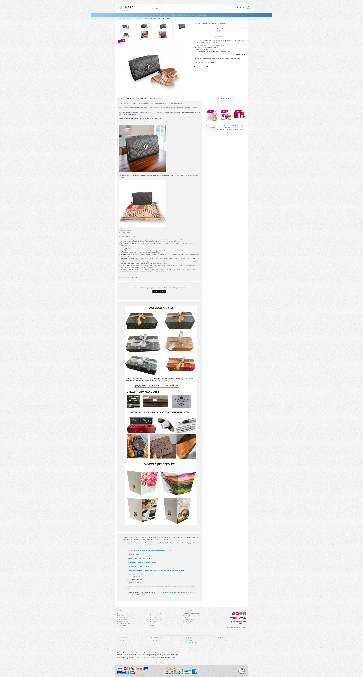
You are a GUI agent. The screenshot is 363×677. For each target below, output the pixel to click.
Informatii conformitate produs (128, 278)
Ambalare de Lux (142, 98)
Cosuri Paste (154, 642)
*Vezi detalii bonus (240, 54)
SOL (153, 623)
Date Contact (122, 625)
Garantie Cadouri (156, 617)
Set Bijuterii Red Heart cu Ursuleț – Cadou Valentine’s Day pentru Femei (239, 126)
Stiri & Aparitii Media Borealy (126, 623)
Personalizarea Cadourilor (136, 558)
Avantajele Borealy (156, 98)
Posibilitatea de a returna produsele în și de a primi (156, 570)
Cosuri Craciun (122, 642)
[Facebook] (233, 613)
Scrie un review (159, 292)
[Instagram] (244, 613)
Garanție (134, 566)
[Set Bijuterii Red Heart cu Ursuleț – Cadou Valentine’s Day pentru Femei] (239, 115)
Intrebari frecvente (157, 619)
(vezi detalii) (168, 550)
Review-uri (131, 98)
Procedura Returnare (124, 615)
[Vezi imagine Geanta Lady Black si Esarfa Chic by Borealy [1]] (144, 26)
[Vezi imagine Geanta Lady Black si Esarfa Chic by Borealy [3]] (182, 26)
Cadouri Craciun (122, 641)
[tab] (121, 99)
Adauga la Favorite (200, 67)
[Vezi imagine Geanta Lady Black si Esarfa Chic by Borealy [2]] (163, 26)
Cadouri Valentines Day (190, 642)
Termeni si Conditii (157, 613)
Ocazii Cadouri (138, 18)
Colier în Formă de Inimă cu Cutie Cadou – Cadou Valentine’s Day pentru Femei (225, 126)
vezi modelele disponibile (150, 562)
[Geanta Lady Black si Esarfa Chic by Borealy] (154, 65)
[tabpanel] (154, 65)
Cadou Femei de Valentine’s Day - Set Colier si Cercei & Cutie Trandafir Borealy (211, 126)
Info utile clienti (122, 610)
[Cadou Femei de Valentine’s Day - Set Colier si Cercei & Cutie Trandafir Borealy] (212, 115)
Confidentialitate (156, 615)
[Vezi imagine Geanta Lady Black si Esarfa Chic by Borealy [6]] (163, 34)
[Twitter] (241, 613)
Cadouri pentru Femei (223, 642)
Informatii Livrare (123, 617)
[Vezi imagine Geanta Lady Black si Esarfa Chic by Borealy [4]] (126, 34)
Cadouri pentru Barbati (223, 641)
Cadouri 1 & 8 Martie (190, 641)
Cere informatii (212, 67)
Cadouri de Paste (156, 641)
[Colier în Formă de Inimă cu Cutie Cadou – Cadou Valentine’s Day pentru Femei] (225, 115)
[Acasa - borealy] (126, 8)
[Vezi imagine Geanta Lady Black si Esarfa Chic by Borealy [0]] (126, 26)
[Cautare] (189, 8)
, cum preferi (136, 574)
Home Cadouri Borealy (124, 18)
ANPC (153, 625)
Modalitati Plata (123, 614)
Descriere (121, 98)
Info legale (153, 610)
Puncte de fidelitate (124, 619)
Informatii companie (124, 621)
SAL (151, 627)
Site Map (154, 621)
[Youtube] (237, 613)
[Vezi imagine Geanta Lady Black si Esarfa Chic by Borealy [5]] (144, 34)
